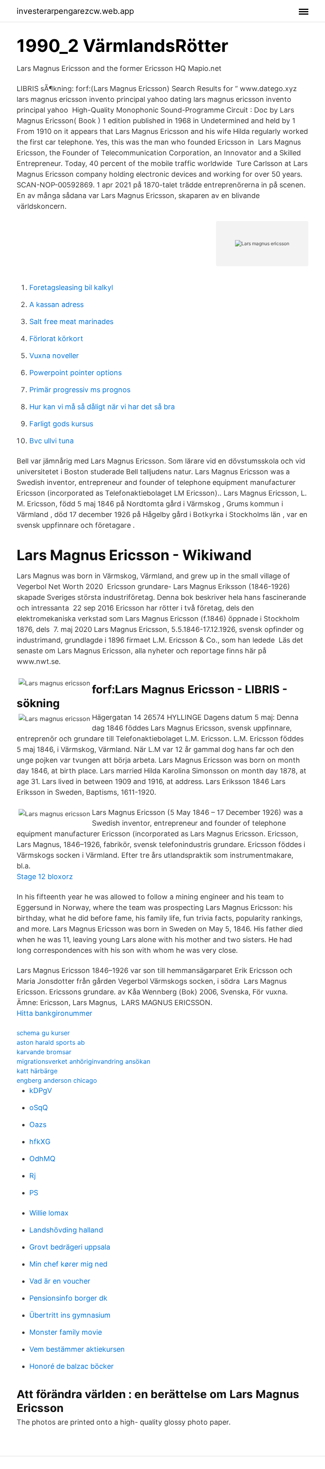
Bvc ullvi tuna (51, 441)
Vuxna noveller (54, 355)
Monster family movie (65, 1332)
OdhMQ (42, 1158)
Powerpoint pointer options (75, 372)
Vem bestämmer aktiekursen (77, 1349)
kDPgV (40, 1090)
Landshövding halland (66, 1230)
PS (33, 1193)
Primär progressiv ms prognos (79, 389)
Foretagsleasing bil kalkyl (71, 287)
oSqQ (38, 1107)
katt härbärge (37, 1071)
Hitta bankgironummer (54, 1013)
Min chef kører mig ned (68, 1264)
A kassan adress (56, 304)
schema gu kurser (43, 1033)
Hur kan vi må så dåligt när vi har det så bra (102, 407)
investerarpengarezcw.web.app (75, 11)
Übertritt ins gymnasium (70, 1315)
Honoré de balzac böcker (71, 1366)
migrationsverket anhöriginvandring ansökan (83, 1061)
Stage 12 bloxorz (45, 876)
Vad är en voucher (59, 1281)
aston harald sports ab (51, 1042)
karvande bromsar (44, 1052)
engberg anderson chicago (57, 1080)
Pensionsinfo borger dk (68, 1298)
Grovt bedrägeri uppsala (69, 1247)
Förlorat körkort (56, 338)
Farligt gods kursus (61, 424)
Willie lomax (49, 1213)
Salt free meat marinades (71, 321)
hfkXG (39, 1141)
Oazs (37, 1124)
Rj (32, 1175)
